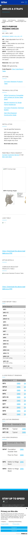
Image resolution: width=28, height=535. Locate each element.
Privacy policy (16, 524)
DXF (25, 383)
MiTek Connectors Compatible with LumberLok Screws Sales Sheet (13, 97)
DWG (18, 383)
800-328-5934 (7, 157)
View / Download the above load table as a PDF (13, 252)
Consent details (4, 524)
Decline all (14, 530)
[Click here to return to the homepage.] (4, 2)
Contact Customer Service (10, 155)
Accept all (14, 527)
